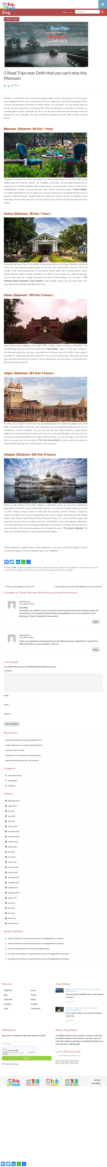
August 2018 (12, 847)
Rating (33, 999)
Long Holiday (12, 781)
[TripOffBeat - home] (18, 6)
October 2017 (13, 888)
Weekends (8, 990)
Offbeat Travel (77, 567)
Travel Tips (39, 570)
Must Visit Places (35, 567)
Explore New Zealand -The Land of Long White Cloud (23, 740)
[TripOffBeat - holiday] (32, 1082)
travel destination (16, 570)
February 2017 (13, 923)
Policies (34, 995)
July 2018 (11, 852)
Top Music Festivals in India (14, 750)
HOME (64, 12)
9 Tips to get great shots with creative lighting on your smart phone (77, 587)
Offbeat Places (65, 567)
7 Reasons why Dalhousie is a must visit (20, 587)
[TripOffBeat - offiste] (71, 1082)
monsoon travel (23, 567)
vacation (51, 570)
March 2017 (12, 918)
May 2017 (11, 908)
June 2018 (11, 857)
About (33, 990)
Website (7, 714)
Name (7, 696)
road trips (94, 567)
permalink (69, 570)
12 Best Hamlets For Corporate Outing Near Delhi (32, 949)
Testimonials (35, 1009)
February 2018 (13, 867)
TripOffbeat (14, 85)
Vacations (7, 1004)
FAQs (6, 1009)
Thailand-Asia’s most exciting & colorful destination (23, 755)
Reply (95, 622)
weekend (58, 570)
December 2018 (13, 831)
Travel (6, 570)
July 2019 (11, 811)
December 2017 (13, 877)
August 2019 (12, 806)
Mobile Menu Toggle (102, 4)
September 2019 (14, 801)
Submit (26, 1058)
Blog (5, 995)
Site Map (34, 1004)
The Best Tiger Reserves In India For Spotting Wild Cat (23, 745)
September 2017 (14, 893)
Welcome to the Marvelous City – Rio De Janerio (22, 760)
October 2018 (13, 842)
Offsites (86, 567)
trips (45, 570)
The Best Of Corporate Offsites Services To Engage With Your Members (39, 938)
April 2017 (11, 913)
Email (7, 705)
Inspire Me (8, 999)
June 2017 (11, 903)
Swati (10, 938)
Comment (8, 671)
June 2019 (11, 816)
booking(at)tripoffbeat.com (70, 1055)
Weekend (10, 567)
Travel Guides (28, 570)
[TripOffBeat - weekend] (52, 1082)
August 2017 (12, 898)
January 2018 (12, 872)
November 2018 (13, 837)
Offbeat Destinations (51, 567)
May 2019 (11, 821)
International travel (15, 776)
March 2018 (12, 862)
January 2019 (12, 826)
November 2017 (13, 882)
